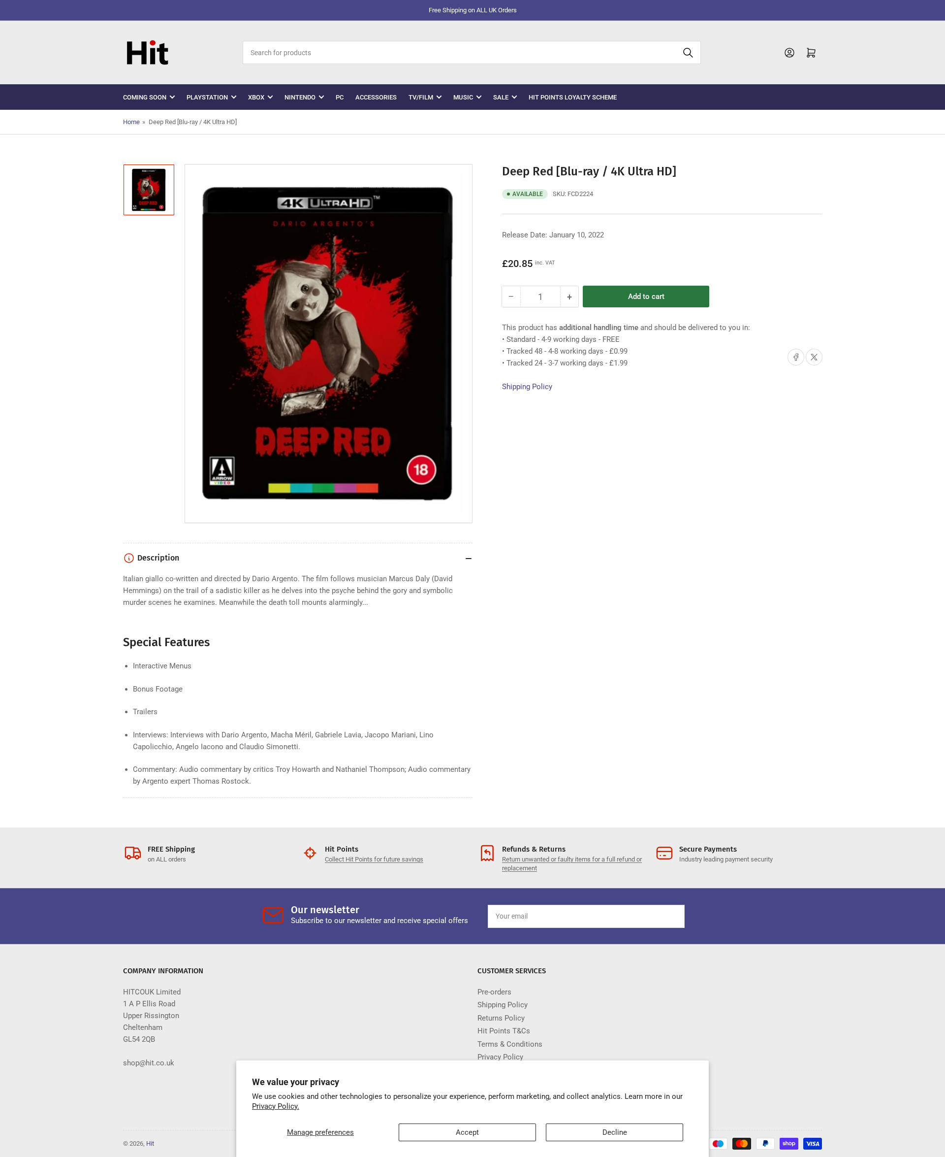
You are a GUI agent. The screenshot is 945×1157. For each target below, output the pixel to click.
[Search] (688, 52)
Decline (614, 1132)
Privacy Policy (500, 1057)
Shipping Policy (527, 386)
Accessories (376, 97)
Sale (500, 97)
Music (463, 97)
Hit (150, 1143)
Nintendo (299, 97)
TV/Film (421, 97)
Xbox (256, 97)
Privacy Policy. (275, 1106)
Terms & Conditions (509, 1044)
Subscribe (654, 916)
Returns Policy (501, 1018)
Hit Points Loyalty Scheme (573, 97)
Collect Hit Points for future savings (374, 859)
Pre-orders (494, 992)
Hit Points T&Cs (503, 1030)
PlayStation (207, 97)
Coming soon (144, 97)
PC (340, 97)
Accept (467, 1132)
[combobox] (471, 52)
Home (131, 122)
